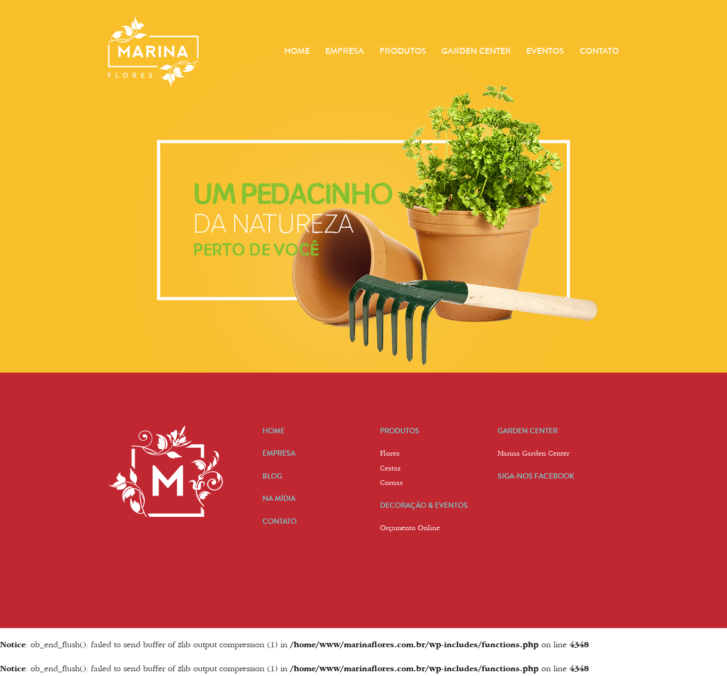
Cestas (390, 469)
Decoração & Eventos (424, 505)
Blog (272, 476)
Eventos (545, 51)
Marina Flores (153, 51)
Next (643, 186)
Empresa (344, 51)
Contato (599, 51)
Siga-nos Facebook (536, 476)
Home (297, 51)
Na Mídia (278, 498)
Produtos (402, 51)
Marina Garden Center (533, 454)
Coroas (391, 483)
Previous (83, 186)
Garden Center (476, 51)
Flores (390, 454)
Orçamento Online (410, 528)
